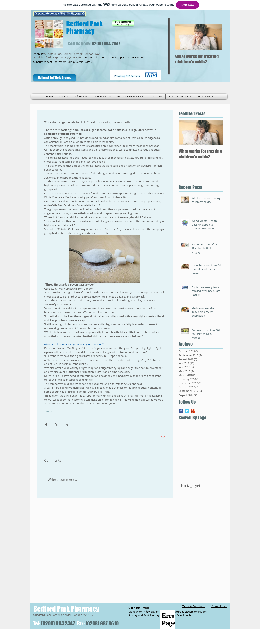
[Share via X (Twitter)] (56, 424)
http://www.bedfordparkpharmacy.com (120, 57)
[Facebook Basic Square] (181, 411)
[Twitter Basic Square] (187, 411)
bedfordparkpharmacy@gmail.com (62, 57)
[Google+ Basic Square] (193, 411)
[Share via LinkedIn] (66, 424)
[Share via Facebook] (46, 424)
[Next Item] (216, 37)
